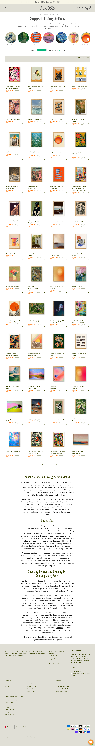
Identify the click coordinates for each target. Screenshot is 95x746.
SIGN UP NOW (47, 401)
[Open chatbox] (91, 742)
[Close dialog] (66, 339)
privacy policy (59, 407)
